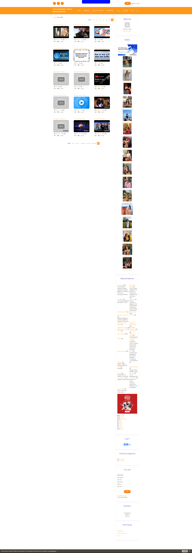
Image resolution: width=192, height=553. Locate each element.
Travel (120, 425)
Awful (120, 486)
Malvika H (119, 362)
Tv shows (132, 315)
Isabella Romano (121, 378)
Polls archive (124, 495)
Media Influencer (121, 351)
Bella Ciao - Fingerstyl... (100, 71)
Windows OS (133, 329)
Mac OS (119, 330)
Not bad (121, 481)
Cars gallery (120, 299)
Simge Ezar (127, 243)
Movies (120, 424)
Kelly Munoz (127, 216)
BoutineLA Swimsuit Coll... (59, 95)
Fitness (120, 420)
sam (97, 39)
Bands (131, 327)
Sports (122, 429)
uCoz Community (121, 533)
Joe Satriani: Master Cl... (100, 95)
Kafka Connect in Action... (100, 48)
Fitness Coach (120, 389)
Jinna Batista (127, 149)
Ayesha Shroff (127, 189)
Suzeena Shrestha (127, 122)
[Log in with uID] (125, 444)
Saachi (119, 367)
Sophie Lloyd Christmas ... (80, 95)
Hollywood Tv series (122, 329)
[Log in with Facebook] (127, 444)
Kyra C (131, 351)
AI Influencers (133, 378)
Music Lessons (124, 419)
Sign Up (133, 3)
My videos (123, 415)
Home (54, 17)
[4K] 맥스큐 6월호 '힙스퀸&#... (101, 24)
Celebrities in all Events (122, 315)
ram (56, 63)
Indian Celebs (133, 312)
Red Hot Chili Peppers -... (100, 118)
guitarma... (78, 39)
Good (120, 479)
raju (77, 86)
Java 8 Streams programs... (81, 48)
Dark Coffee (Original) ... (80, 118)
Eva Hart (119, 373)
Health (120, 422)
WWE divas (132, 299)
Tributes (119, 338)
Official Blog (120, 531)
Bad (120, 484)
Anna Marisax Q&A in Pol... (60, 24)
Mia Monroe (127, 256)
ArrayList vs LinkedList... (59, 48)
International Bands (122, 312)
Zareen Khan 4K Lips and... (80, 71)
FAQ (118, 535)
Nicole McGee (127, 68)
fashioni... (57, 39)
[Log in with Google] (130, 444)
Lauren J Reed (127, 95)
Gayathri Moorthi (134, 367)
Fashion (122, 417)
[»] (112, 19)
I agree (185, 551)
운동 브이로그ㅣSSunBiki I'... (59, 71)
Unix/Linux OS (133, 330)
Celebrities (119, 285)
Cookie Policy (53, 551)
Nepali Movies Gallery (122, 327)
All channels (121, 459)
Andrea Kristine (127, 270)
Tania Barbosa (127, 203)
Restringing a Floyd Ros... (80, 24)
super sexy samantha (127, 109)
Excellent (121, 477)
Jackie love (127, 176)
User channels (122, 460)
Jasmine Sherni (127, 162)
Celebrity (121, 427)
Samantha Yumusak (127, 229)
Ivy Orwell (132, 373)
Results (119, 495)
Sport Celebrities (121, 334)
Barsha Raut (127, 136)
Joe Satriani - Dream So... (59, 118)
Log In (138, 3)
